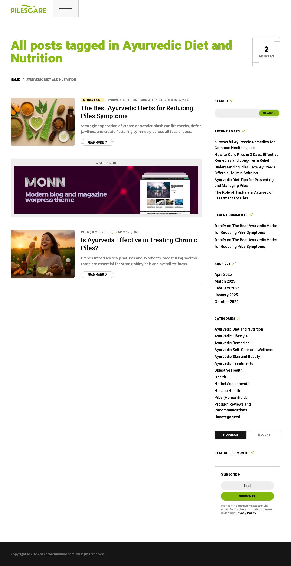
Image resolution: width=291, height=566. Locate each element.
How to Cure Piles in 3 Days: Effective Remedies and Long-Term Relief (246, 157)
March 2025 (225, 281)
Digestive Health (229, 370)
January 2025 (226, 295)
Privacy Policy (245, 513)
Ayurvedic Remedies (232, 343)
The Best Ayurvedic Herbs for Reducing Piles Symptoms (137, 112)
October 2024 (226, 302)
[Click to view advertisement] (106, 190)
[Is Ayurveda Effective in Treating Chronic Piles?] (43, 254)
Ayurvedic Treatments (234, 363)
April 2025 (223, 274)
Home (15, 80)
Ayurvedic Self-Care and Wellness (135, 100)
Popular (230, 435)
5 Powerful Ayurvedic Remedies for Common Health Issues (245, 145)
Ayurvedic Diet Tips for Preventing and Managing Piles (244, 183)
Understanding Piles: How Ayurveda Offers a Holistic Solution (245, 170)
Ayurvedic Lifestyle (231, 336)
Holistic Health (227, 391)
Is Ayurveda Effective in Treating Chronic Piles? (139, 244)
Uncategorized (227, 417)
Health (220, 377)
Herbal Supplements (232, 384)
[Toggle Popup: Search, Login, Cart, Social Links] (66, 8)
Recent (264, 435)
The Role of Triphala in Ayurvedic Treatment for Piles (243, 195)
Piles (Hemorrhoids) (97, 232)
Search (269, 113)
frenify (220, 226)
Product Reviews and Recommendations (233, 407)
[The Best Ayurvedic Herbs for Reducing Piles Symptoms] (43, 122)
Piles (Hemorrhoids (231, 398)
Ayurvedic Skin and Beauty (237, 357)
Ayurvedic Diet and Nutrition (239, 329)
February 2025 (227, 288)
